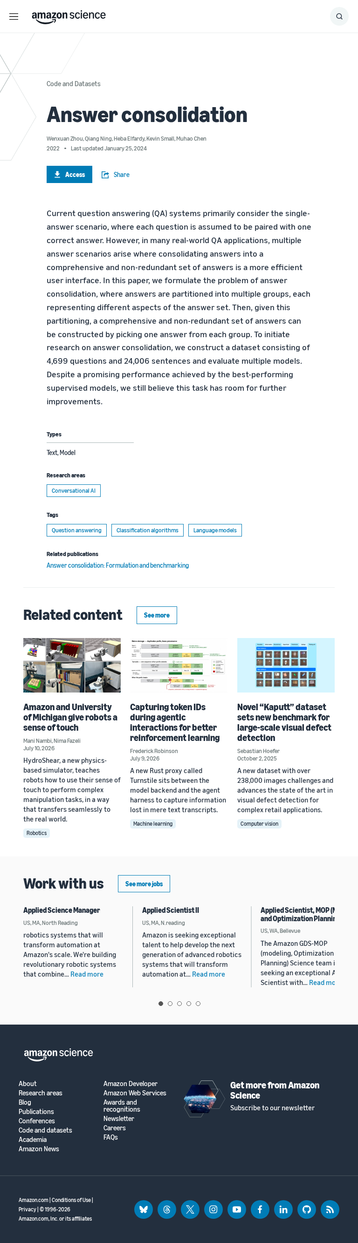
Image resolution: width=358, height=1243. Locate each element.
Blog (25, 1102)
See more (157, 615)
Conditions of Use (71, 1199)
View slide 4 (188, 1003)
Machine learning (152, 823)
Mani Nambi (37, 740)
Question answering (77, 530)
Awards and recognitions (121, 1106)
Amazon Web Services (134, 1092)
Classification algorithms (148, 530)
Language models (215, 530)
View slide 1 (160, 1003)
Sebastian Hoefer (258, 750)
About (28, 1083)
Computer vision (259, 823)
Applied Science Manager (61, 910)
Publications (36, 1111)
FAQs (110, 1137)
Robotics (37, 832)
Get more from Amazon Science (274, 1090)
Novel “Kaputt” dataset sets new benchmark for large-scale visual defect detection (284, 722)
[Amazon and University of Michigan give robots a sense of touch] (72, 665)
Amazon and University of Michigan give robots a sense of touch (70, 717)
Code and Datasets (74, 83)
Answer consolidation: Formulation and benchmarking (118, 565)
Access (75, 174)
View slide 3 (179, 1003)
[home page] (69, 15)
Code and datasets (45, 1130)
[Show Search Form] (339, 16)
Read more (86, 974)
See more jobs (144, 884)
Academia (33, 1139)
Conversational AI (74, 490)
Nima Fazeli (67, 740)
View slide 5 (198, 1003)
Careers (114, 1127)
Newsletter (118, 1118)
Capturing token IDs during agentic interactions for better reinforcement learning (175, 722)
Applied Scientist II (170, 910)
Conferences (37, 1120)
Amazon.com (33, 1199)
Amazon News (39, 1148)
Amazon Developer (130, 1083)
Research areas (40, 1092)
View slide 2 (170, 1003)
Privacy (27, 1209)
